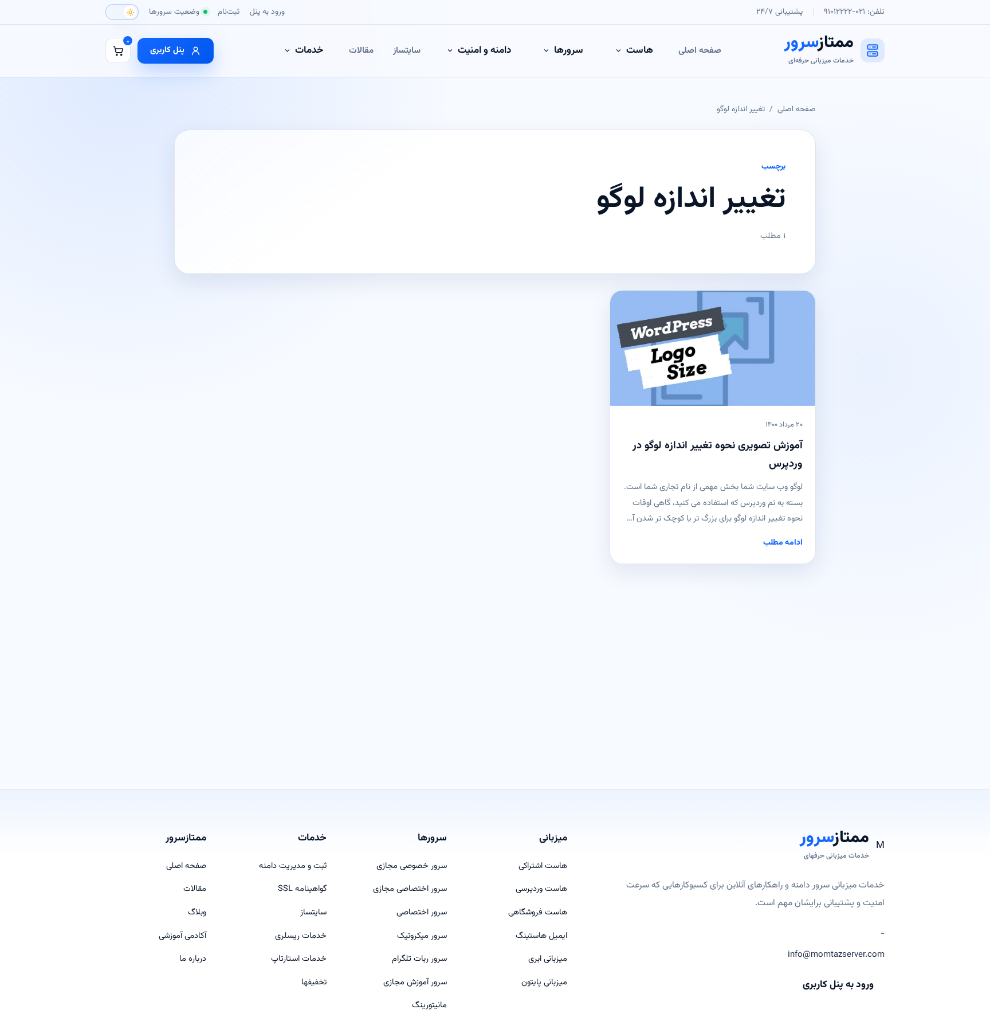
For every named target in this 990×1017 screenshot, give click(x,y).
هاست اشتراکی (542, 866)
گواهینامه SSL (302, 888)
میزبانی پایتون (544, 982)
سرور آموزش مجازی (415, 982)
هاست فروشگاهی (537, 912)
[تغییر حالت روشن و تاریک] (122, 12)
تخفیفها (314, 982)
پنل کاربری (167, 50)
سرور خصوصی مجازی (411, 866)
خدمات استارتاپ (299, 958)
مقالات (361, 50)
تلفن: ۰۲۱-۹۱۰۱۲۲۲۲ (854, 12)
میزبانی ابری (547, 958)
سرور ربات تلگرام (419, 958)
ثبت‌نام (228, 12)
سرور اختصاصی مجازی (410, 888)
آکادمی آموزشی (182, 935)
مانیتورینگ (429, 1005)
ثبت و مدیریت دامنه (293, 866)
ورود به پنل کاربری (838, 984)
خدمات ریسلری (301, 935)
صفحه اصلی (699, 50)
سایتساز (407, 50)
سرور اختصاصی (421, 912)
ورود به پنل (267, 12)
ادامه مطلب (783, 543)
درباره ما (192, 958)
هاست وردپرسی (541, 888)
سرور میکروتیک (422, 935)
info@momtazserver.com (836, 954)
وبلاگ (197, 912)
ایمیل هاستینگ (541, 935)
